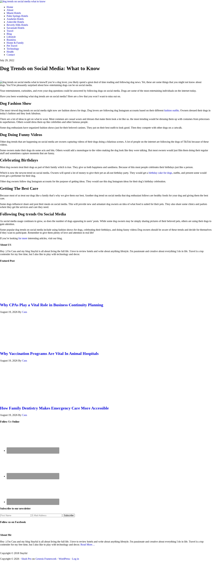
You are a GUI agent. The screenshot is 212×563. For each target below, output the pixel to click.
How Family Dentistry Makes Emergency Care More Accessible (54, 408)
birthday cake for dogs (160, 172)
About (10, 10)
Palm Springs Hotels (17, 16)
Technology (13, 48)
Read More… (87, 544)
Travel (10, 30)
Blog (9, 33)
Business (11, 39)
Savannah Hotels (15, 27)
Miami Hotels (14, 13)
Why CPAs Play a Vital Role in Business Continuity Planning (51, 305)
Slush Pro (26, 558)
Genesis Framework (45, 558)
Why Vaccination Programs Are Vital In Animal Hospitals (49, 353)
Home (10, 7)
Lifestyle (11, 36)
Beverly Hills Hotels (17, 24)
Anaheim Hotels (15, 19)
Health (10, 51)
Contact (11, 54)
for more (22, 238)
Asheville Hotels (15, 22)
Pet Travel (12, 45)
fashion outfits (171, 110)
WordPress (64, 558)
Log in (75, 558)
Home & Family (15, 42)
